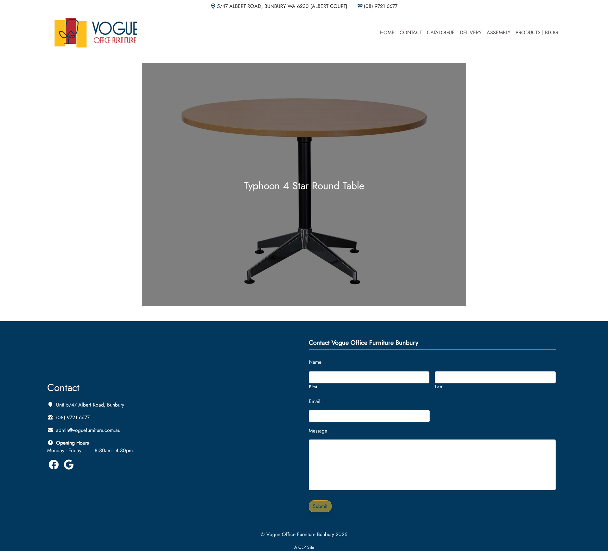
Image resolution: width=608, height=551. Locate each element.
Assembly (498, 32)
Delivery (471, 32)
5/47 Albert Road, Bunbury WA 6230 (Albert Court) (282, 6)
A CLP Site (304, 547)
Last (438, 387)
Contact (411, 32)
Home (387, 32)
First (313, 387)
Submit (320, 506)
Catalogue (441, 32)
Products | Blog (537, 32)
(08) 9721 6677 (380, 6)
